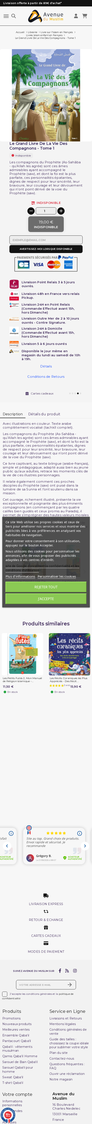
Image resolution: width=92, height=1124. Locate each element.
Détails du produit (44, 414)
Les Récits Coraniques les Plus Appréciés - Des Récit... (69, 680)
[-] (31, 211)
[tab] (12, 414)
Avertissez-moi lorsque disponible (46, 248)
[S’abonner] (70, 984)
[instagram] (75, 970)
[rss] (67, 970)
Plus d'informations (20, 576)
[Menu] (6, 16)
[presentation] (74, 131)
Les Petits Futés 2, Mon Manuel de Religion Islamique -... (22, 680)
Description (13, 414)
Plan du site (58, 1053)
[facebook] (59, 970)
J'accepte (46, 598)
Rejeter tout (46, 587)
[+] (61, 211)
